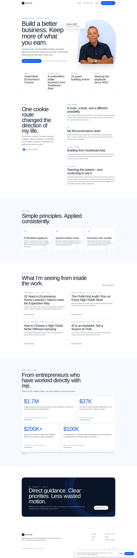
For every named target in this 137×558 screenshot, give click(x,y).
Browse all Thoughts (108, 285)
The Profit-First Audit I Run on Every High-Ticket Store (90, 298)
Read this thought (30, 314)
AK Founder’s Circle (88, 3)
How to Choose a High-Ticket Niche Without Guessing (43, 327)
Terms (93, 539)
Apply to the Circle (108, 3)
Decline (121, 553)
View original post (28, 419)
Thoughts (79, 3)
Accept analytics (129, 553)
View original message (84, 419)
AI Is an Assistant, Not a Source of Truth (87, 327)
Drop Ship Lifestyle (32, 149)
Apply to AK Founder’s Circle (31, 61)
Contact (97, 3)
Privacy (107, 537)
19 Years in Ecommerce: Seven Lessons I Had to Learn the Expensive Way (44, 300)
